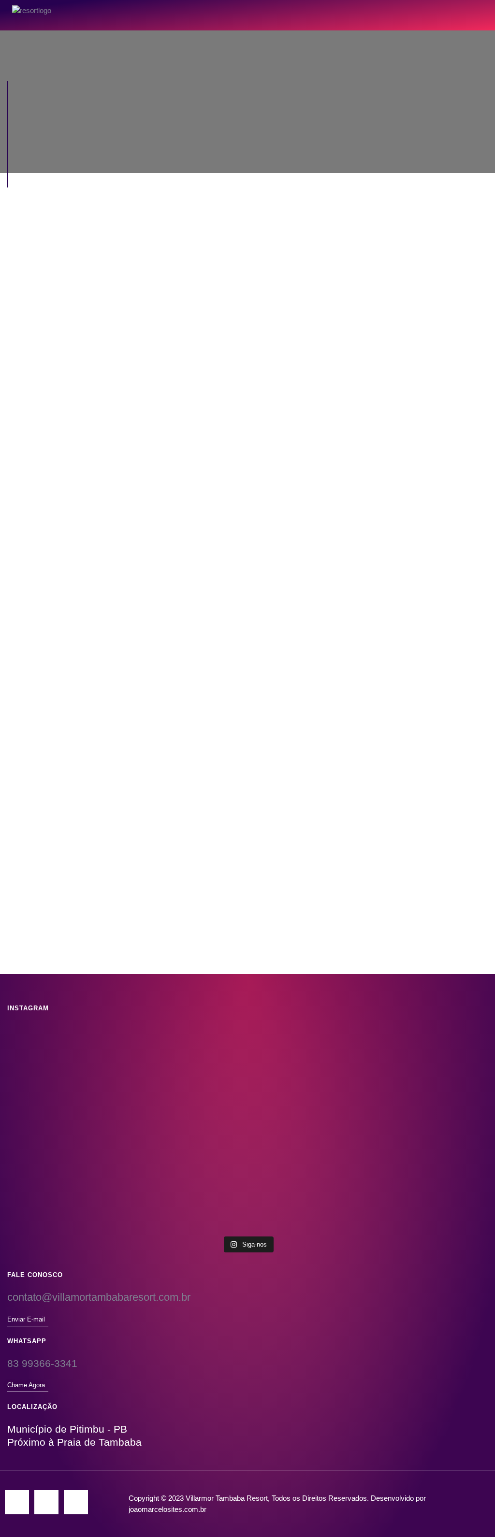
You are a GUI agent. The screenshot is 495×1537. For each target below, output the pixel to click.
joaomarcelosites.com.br (167, 1509)
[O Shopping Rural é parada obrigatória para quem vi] (247, 1073)
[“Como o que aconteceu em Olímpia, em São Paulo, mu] (409, 1179)
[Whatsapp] (76, 1502)
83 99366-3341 (42, 1363)
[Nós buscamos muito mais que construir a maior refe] (409, 1079)
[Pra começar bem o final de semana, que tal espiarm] (247, 1168)
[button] (463, 10)
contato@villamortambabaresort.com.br (98, 1297)
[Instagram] (17, 1502)
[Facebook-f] (46, 1502)
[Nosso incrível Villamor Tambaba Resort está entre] (86, 1073)
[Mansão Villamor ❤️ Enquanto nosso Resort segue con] (86, 1146)
